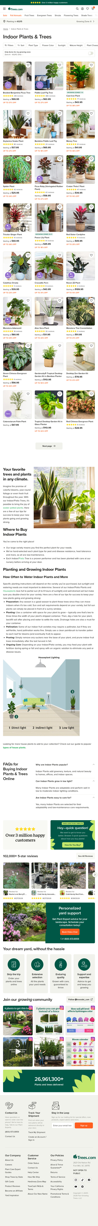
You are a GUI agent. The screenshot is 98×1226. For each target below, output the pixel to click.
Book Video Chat (69, 932)
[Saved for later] (28, 65)
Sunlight (61, 45)
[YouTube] (75, 1186)
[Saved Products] (87, 8)
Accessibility (56, 1181)
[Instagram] (75, 1180)
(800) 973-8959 (71, 939)
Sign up (83, 1125)
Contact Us (10, 1136)
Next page (47, 446)
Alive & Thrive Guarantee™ (57, 1166)
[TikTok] (82, 1180)
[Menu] (5, 8)
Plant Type (33, 45)
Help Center (33, 1172)
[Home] (15, 9)
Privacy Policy (57, 1160)
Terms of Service (58, 1177)
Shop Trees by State (14, 1177)
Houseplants (9, 591)
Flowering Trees (71, 15)
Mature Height (76, 45)
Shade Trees (86, 15)
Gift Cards (9, 1181)
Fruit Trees (29, 15)
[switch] (90, 53)
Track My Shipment (36, 1132)
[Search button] (77, 8)
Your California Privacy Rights (57, 1187)
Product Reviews (12, 1186)
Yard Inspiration (12, 1195)
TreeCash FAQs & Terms (35, 1187)
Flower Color (48, 45)
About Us (9, 1160)
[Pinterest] (82, 1186)
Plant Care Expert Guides (13, 1170)
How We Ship (34, 1177)
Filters (10, 45)
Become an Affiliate (14, 1191)
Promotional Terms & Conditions (60, 1195)
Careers (8, 1164)
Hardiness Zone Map (37, 1181)
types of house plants (14, 747)
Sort (22, 45)
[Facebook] (89, 1180)
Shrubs (58, 15)
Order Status (33, 1163)
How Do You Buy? (73, 845)
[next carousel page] (94, 874)
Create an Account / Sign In (37, 1138)
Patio (21, 558)
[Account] (82, 8)
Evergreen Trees (44, 15)
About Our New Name (37, 1194)
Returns (54, 1172)
